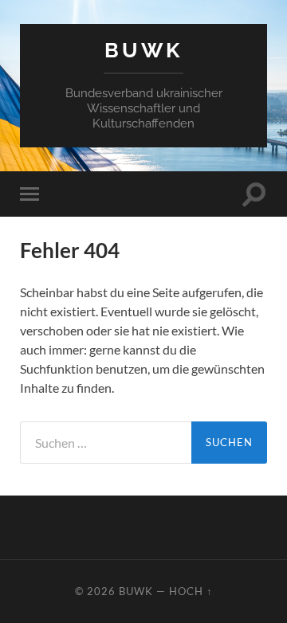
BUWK (143, 49)
